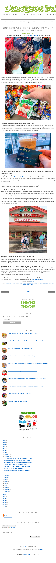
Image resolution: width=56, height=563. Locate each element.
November (7, 456)
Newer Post (4, 292)
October (7, 473)
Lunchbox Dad (8, 517)
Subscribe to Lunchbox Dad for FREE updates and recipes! (19, 316)
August (6, 477)
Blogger (41, 549)
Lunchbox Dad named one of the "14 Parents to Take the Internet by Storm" (26, 340)
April (6, 485)
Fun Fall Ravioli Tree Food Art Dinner (13, 468)
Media (28, 22)
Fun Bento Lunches (23, 21)
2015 (4, 500)
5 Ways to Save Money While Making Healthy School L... (18, 460)
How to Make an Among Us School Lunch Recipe (20, 393)
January (7, 491)
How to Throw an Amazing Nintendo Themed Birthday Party (22, 371)
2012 (4, 506)
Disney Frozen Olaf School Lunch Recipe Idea (15, 464)
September (7, 475)
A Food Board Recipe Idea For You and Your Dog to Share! (22, 333)
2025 (4, 440)
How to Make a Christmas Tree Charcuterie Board (20, 348)
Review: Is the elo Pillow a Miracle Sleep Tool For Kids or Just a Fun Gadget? (27, 378)
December (7, 454)
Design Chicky (26, 554)
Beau (5, 515)
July (6, 479)
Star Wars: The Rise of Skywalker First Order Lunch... (17, 466)
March (6, 487)
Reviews (35, 21)
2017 (4, 496)
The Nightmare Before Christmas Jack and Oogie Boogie (22, 355)
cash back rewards (21, 283)
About (12, 21)
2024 (4, 442)
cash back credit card (37, 279)
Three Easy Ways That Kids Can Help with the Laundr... (18, 462)
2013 (4, 504)
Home (4, 21)
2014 (4, 502)
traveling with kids (28, 284)
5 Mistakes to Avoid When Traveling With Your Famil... (17, 470)
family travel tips (44, 283)
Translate (12, 527)
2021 (4, 448)
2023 (4, 444)
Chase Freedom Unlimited (20, 176)
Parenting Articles (48, 21)
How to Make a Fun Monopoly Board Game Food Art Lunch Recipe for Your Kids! (28, 363)
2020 (4, 450)
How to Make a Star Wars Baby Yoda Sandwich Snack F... (18, 458)
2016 (4, 498)
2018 (4, 494)
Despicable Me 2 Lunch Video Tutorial (17, 401)
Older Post (51, 292)
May (6, 483)
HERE (24, 546)
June (6, 481)
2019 (4, 452)
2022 (4, 446)
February (7, 489)
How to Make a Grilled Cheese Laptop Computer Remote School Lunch (25, 386)
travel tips (50, 283)
